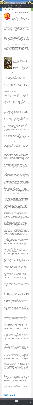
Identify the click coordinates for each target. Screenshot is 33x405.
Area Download (10, 7)
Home (2, 5)
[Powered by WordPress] (4, 403)
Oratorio (24, 5)
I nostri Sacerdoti (4, 7)
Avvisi (5, 5)
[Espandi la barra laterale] (1, 9)
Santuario (16, 5)
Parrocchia (11, 5)
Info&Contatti (19, 7)
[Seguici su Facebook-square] (30, 402)
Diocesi (14, 7)
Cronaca (8, 5)
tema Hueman (10, 403)
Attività (20, 5)
